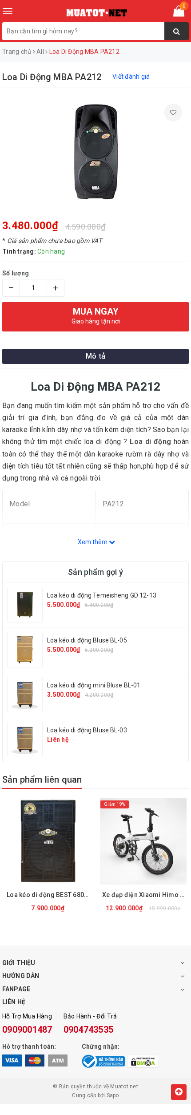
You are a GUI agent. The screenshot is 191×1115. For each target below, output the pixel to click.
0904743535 (89, 1029)
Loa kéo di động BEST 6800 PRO (50, 894)
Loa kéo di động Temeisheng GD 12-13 (101, 595)
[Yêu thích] (173, 112)
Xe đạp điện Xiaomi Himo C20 (145, 894)
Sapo (113, 1095)
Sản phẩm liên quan (42, 779)
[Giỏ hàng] (178, 12)
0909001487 (27, 1029)
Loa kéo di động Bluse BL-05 (87, 640)
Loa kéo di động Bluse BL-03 (87, 730)
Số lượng (15, 273)
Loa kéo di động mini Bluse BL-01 (93, 685)
